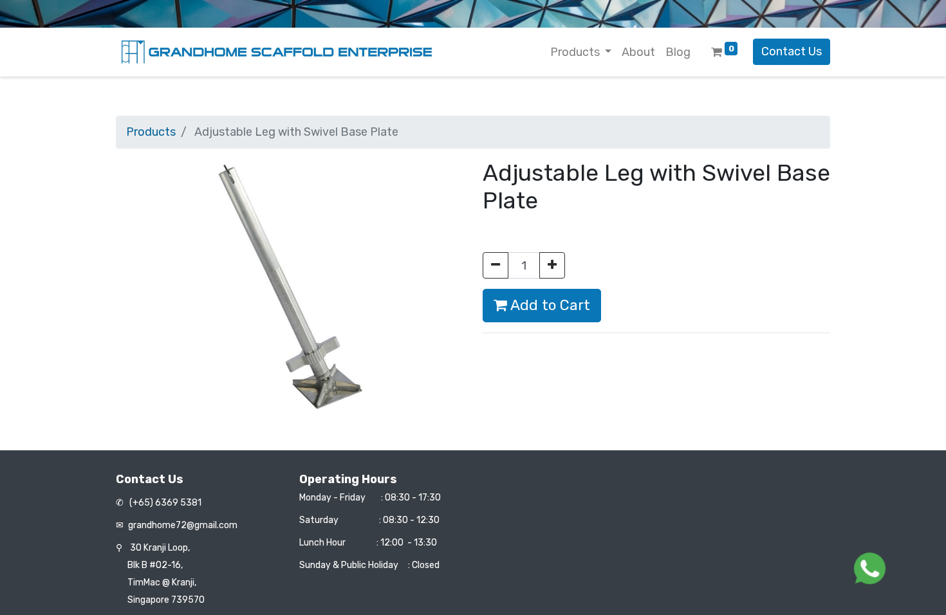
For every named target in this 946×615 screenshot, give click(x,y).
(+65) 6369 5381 (164, 502)
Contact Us (791, 51)
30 (160, 547)
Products (151, 132)
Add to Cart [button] (548, 305)
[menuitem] (638, 52)
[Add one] (552, 265)
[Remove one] (495, 265)
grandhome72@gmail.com (182, 525)
